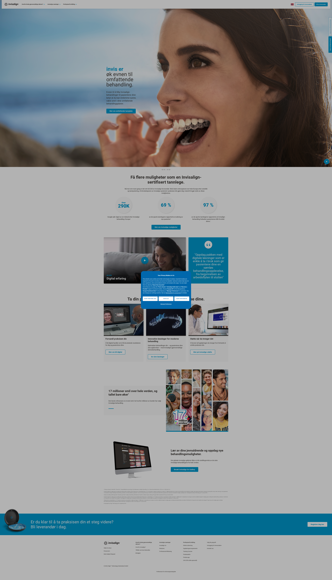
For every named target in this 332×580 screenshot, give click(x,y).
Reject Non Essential (181, 298)
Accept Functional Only (150, 298)
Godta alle (166, 298)
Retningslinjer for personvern (173, 293)
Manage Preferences (166, 304)
